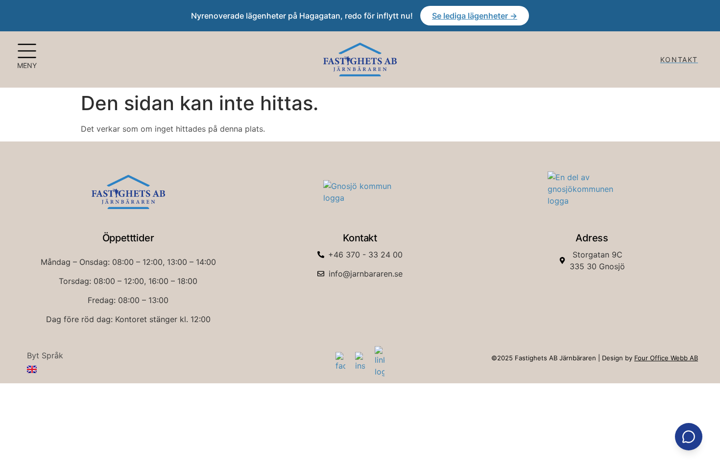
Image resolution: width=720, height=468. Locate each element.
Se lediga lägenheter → (474, 16)
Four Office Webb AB (666, 358)
